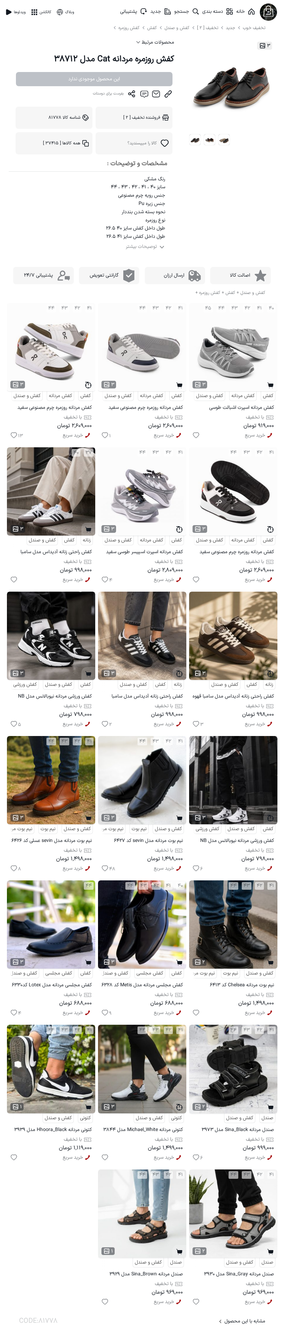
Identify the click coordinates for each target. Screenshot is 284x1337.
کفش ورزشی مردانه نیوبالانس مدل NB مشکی (55, 697)
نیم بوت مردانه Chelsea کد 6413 (242, 985)
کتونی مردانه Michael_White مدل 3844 (143, 1129)
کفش (152, 28)
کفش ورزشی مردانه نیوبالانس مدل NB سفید (237, 841)
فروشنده (141, 117)
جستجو (181, 11)
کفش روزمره (129, 28)
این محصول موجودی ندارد (94, 79)
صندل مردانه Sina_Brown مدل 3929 (146, 1274)
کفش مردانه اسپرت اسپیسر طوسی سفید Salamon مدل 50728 (144, 553)
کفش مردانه (243, 396)
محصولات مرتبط (157, 42)
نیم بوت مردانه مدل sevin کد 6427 (148, 840)
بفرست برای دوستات (108, 94)
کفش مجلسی (149, 973)
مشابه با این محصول (244, 1321)
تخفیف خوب (254, 28)
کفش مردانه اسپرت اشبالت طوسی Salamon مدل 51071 (241, 408)
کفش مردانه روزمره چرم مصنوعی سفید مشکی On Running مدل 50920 (236, 553)
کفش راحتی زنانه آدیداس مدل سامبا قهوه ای (233, 697)
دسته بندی (212, 11)
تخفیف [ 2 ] (207, 28)
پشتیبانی (128, 11)
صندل (267, 1118)
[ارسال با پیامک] (144, 95)
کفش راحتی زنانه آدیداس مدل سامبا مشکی (147, 697)
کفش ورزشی (25, 684)
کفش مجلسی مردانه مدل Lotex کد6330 (52, 985)
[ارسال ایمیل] (156, 95)
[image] (195, 139)
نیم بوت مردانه (109, 829)
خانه (240, 11)
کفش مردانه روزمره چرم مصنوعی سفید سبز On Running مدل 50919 (54, 408)
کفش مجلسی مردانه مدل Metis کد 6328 (142, 985)
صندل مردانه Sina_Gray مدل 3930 (239, 1274)
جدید (155, 11)
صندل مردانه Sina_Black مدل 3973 (238, 1129)
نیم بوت (139, 829)
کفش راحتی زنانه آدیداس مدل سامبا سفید (56, 553)
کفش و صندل (177, 28)
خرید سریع (255, 435)
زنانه (87, 540)
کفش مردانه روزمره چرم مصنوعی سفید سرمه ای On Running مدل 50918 (145, 408)
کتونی (176, 1118)
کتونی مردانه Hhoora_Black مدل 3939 (53, 1129)
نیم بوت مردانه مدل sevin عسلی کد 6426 (51, 840)
